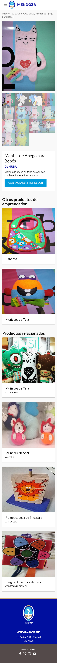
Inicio (5, 13)
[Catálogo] (28, 4)
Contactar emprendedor (25, 182)
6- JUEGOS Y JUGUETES (21, 13)
